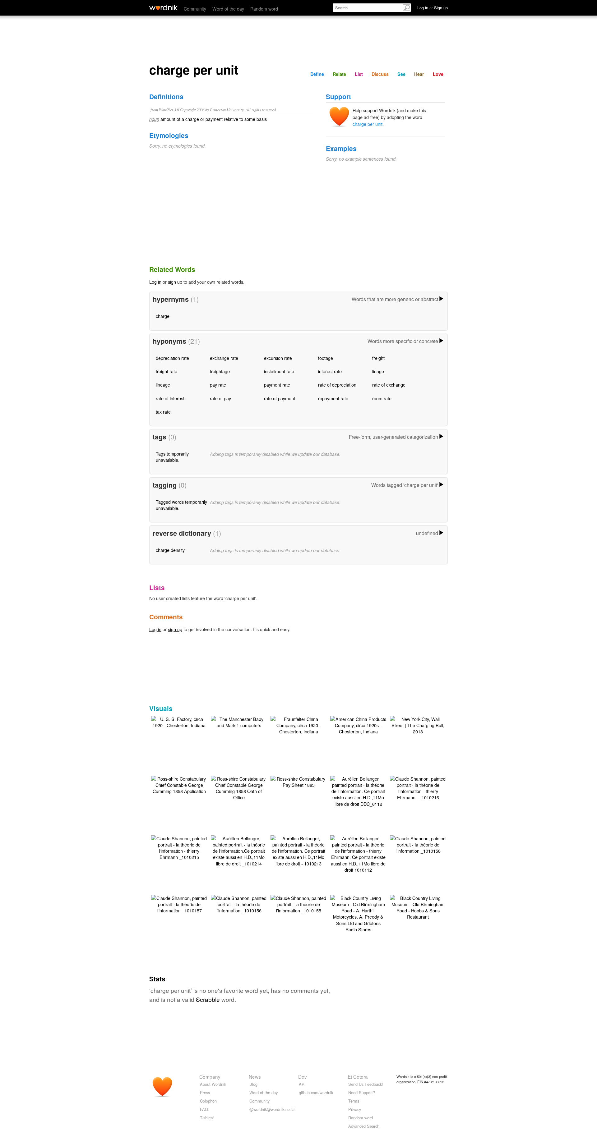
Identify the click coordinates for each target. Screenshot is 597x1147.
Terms (353, 1101)
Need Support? (361, 1092)
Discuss (380, 74)
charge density (170, 550)
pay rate (218, 384)
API (302, 1084)
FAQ (204, 1109)
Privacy (354, 1109)
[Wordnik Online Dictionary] (163, 7)
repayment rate (333, 398)
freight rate (166, 371)
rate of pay (220, 398)
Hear (419, 74)
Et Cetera (358, 1076)
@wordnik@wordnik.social (272, 1109)
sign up (175, 281)
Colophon (208, 1101)
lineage (163, 384)
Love (438, 74)
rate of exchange (388, 384)
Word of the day (228, 8)
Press (205, 1092)
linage (378, 371)
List (359, 74)
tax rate (163, 411)
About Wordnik (213, 1084)
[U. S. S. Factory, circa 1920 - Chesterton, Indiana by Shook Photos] (179, 721)
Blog (253, 1084)
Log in (155, 281)
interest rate (330, 371)
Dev (302, 1076)
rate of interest (170, 398)
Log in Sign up (432, 8)
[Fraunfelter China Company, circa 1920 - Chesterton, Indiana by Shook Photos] (298, 724)
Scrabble (208, 999)
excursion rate (278, 358)
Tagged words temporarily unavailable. (181, 504)
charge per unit (367, 124)
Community (195, 8)
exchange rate (224, 358)
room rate (381, 398)
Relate (339, 74)
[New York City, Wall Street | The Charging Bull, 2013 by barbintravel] (418, 724)
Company (209, 1076)
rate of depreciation (337, 384)
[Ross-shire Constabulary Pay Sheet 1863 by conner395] (298, 781)
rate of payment (279, 398)
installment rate (279, 371)
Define (317, 74)
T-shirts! (207, 1118)
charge (162, 316)
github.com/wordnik (316, 1092)
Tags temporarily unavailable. (172, 456)
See (401, 74)
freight (378, 358)
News (255, 1076)
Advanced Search (363, 1126)
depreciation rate (172, 358)
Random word (264, 8)
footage (325, 358)
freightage (220, 371)
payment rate (277, 384)
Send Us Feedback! (365, 1084)
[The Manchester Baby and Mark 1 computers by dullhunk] (239, 721)
